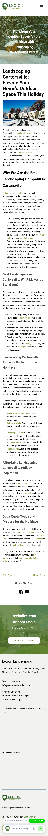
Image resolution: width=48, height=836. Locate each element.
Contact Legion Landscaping (23, 532)
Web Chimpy (30, 817)
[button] (41, 6)
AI (10, 817)
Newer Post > (39, 575)
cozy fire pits (25, 318)
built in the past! (27, 238)
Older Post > (8, 575)
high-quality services (22, 545)
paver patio (28, 493)
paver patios (23, 347)
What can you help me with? (16, 821)
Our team (39, 539)
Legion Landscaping (22, 133)
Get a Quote (38, 821)
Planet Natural (22, 483)
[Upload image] (34, 828)
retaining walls (29, 343)
